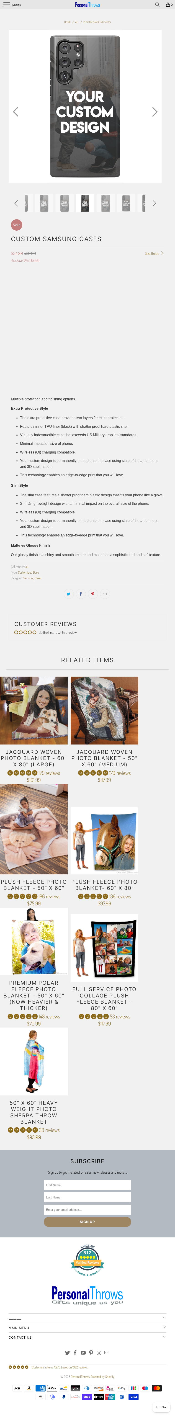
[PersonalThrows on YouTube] (83, 1353)
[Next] (153, 112)
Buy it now (87, 382)
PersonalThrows (80, 1376)
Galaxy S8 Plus (42, 311)
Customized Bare (28, 572)
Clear (58, 331)
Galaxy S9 (19, 311)
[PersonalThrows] (87, 4)
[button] (22, 772)
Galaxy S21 (96, 288)
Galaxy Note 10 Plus (87, 299)
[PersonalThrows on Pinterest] (91, 1353)
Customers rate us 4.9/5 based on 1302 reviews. (60, 1367)
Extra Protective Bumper (30, 331)
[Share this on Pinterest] (93, 594)
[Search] (159, 5)
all (27, 566)
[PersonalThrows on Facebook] (75, 1353)
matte (33, 351)
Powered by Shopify (102, 1376)
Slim (71, 331)
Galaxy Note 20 (57, 299)
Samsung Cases (32, 578)
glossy (17, 351)
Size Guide (152, 253)
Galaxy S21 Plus (120, 288)
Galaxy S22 (20, 288)
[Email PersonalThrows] (107, 1353)
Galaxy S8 (65, 311)
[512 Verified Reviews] (87, 1278)
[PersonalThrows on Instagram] (99, 1353)
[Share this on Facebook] (81, 594)
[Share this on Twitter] (69, 594)
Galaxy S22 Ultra (72, 288)
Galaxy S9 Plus (142, 299)
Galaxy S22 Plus (44, 288)
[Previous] (16, 112)
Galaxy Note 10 (116, 299)
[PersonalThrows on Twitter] (67, 1353)
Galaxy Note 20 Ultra (27, 299)
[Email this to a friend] (105, 594)
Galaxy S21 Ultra (147, 288)
